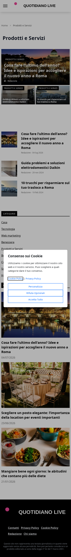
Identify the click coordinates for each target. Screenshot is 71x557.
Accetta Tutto (35, 299)
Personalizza (35, 286)
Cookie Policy (15, 278)
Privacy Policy (33, 278)
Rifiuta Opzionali (35, 293)
